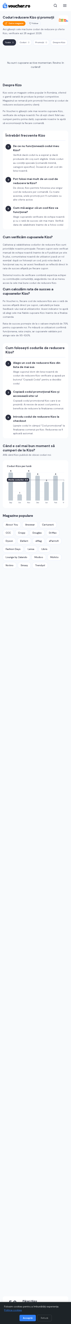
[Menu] (64, 5)
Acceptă (27, 1318)
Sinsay (24, 565)
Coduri (24, 42)
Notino (9, 565)
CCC (8, 532)
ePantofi (54, 540)
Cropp (21, 532)
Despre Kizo (59, 42)
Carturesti (48, 524)
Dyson (9, 540)
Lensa (31, 549)
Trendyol (40, 565)
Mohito (54, 557)
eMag (39, 540)
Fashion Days (13, 549)
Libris (44, 549)
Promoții (41, 42)
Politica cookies (13, 1310)
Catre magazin (16, 23)
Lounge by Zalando (16, 557)
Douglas (37, 532)
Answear (30, 524)
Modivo (38, 557)
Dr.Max (53, 532)
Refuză (44, 1318)
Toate (9, 42)
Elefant (24, 540)
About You (12, 524)
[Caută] (55, 5)
